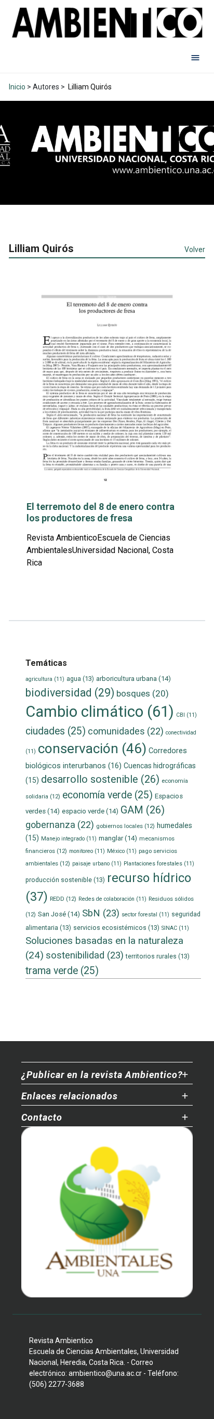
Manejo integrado (69, 838)
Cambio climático (99, 711)
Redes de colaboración (112, 899)
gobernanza (59, 824)
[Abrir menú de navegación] (195, 57)
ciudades (55, 731)
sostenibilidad (85, 955)
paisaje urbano (97, 863)
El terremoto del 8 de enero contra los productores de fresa (100, 512)
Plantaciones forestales (159, 863)
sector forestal (145, 914)
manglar (118, 838)
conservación (92, 748)
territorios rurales (158, 956)
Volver (194, 249)
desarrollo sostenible (100, 779)
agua (80, 678)
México (122, 851)
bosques (142, 693)
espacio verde (90, 811)
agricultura (44, 679)
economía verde (107, 795)
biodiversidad (69, 692)
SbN (100, 913)
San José (59, 914)
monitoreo (87, 851)
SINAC (175, 928)
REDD (63, 898)
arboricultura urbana (133, 678)
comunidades (126, 731)
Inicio (17, 87)
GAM (143, 810)
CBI (186, 715)
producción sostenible (65, 880)
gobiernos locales (125, 826)
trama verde (62, 971)
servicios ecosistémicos (116, 927)
